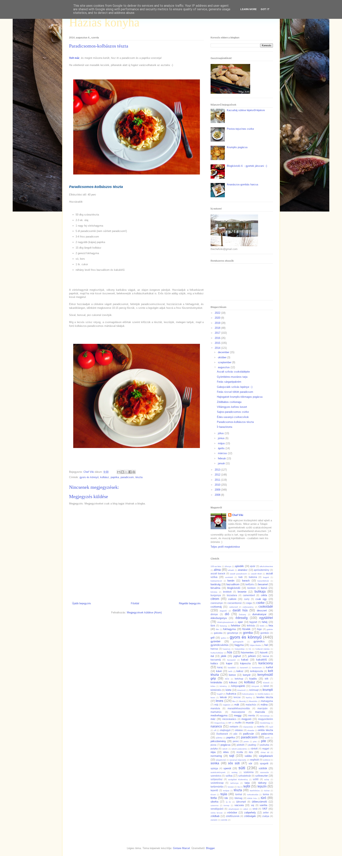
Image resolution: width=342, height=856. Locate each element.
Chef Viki (237, 515)
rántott (254, 748)
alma (217, 569)
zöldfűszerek (232, 816)
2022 (218, 312)
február (222, 458)
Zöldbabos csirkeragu (229, 401)
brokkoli (227, 591)
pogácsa (225, 744)
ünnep (226, 805)
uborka (214, 801)
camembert (249, 595)
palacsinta (267, 733)
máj (216, 704)
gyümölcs (259, 641)
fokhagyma (229, 629)
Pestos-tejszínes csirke (240, 128)
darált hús (240, 610)
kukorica (231, 693)
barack (246, 580)
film (217, 629)
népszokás (248, 727)
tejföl (246, 786)
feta (271, 625)
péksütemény (218, 741)
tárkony (262, 782)
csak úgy (261, 599)
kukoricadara (248, 694)
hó (250, 649)
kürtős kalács (264, 694)
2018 (218, 327)
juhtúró (252, 656)
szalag (235, 772)
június (221, 438)
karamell (244, 667)
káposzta (245, 663)
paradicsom (127, 477)
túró (263, 798)
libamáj (242, 701)
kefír (230, 671)
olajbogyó (225, 730)
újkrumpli (241, 801)
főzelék (246, 629)
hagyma (239, 644)
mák (236, 704)
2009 (218, 489)
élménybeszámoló (225, 622)
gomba (248, 632)
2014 (218, 347)
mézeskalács (229, 719)
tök (226, 798)
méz (213, 719)
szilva (229, 775)
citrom (215, 599)
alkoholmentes (266, 566)
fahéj (264, 622)
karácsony (265, 663)
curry (246, 599)
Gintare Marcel (181, 848)
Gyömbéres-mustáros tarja (232, 376)
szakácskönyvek (218, 772)
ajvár (252, 566)
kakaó (244, 659)
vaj (252, 805)
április (221, 448)
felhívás (251, 625)
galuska (218, 633)
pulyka (214, 748)
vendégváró (217, 808)
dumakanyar (259, 614)
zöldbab (215, 816)
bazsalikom (232, 584)
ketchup (239, 678)
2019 (218, 322)
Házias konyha (104, 22)
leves (219, 701)
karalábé (232, 667)
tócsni (213, 794)
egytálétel (266, 618)
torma (266, 794)
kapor (229, 663)
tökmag (238, 798)
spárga (214, 768)
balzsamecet (216, 581)
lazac (213, 697)
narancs (216, 726)
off (215, 730)
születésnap (217, 783)
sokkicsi (266, 760)
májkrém (226, 705)
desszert (262, 610)
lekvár (223, 697)
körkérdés (216, 690)
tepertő (214, 790)
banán (230, 580)
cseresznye (217, 603)
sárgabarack (266, 755)
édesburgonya (219, 618)
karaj (220, 667)
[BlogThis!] (122, 472)
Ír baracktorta (224, 426)
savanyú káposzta (238, 760)
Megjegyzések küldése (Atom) (144, 612)
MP (229, 723)
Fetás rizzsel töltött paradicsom (235, 391)
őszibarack (222, 733)
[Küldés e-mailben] (119, 472)
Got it (265, 9)
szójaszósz (216, 779)
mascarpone (238, 712)
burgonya (216, 595)
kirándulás (216, 682)
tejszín (262, 786)
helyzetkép (240, 649)
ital (212, 656)
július (221, 433)
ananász (243, 569)
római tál (265, 752)
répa (213, 752)
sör (250, 763)
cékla (264, 595)
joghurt (237, 656)
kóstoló (266, 683)
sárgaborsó (221, 760)
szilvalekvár (244, 775)
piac (255, 741)
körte (228, 689)
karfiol (269, 667)
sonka (215, 763)
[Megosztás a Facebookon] (130, 472)
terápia (226, 790)
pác (236, 733)
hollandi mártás (263, 649)
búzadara (232, 595)
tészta (138, 477)
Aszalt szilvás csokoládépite (233, 371)
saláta (248, 755)
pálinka (219, 738)
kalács (214, 663)
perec (236, 741)
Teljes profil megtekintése (225, 546)
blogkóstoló (233, 587)
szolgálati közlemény (238, 779)
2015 (218, 342)
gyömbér (215, 641)
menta (251, 715)
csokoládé (265, 606)
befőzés (249, 584)
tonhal (238, 794)
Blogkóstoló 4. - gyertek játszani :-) (247, 165)
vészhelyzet (233, 809)
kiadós (253, 678)
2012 (218, 474)
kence (232, 674)
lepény (249, 697)
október (222, 357)
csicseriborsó (234, 603)
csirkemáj (216, 606)
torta (214, 798)
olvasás (250, 730)
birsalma (215, 587)
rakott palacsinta (239, 749)
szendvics (216, 775)
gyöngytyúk (238, 642)
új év (228, 802)
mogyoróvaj (219, 723)
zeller (266, 812)
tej (239, 787)
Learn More (248, 9)
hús (229, 652)
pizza (213, 745)
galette (270, 629)
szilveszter (261, 775)
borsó (264, 587)
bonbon (251, 588)
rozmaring (216, 755)
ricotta (240, 752)
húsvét (264, 652)
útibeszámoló (259, 801)
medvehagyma (219, 715)
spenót (227, 768)
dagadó (223, 611)
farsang (223, 626)
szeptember (225, 362)
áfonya (228, 566)
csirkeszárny (248, 607)
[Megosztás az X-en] (126, 472)
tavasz (231, 787)
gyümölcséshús (220, 644)
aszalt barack (218, 573)
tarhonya (234, 783)
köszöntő (241, 690)
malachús (251, 704)
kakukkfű (261, 659)
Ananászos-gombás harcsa (242, 184)
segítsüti (254, 759)
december (224, 352)
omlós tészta (265, 730)
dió (227, 614)
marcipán (262, 708)
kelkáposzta (256, 671)
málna (264, 704)
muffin (238, 722)
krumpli (268, 689)
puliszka (264, 745)
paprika (115, 477)
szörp (266, 779)
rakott (224, 749)
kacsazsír (231, 660)
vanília (263, 805)
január (222, 463)
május (222, 443)
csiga (249, 603)
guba (223, 638)
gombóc (264, 633)
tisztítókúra (255, 790)
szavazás (264, 772)
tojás (223, 794)
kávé (219, 671)
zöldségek (250, 816)
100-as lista (216, 566)
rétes (226, 752)
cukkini (232, 599)
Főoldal (135, 603)
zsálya (265, 816)
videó (245, 809)
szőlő (255, 779)
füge (259, 629)
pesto (246, 741)
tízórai (267, 790)
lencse (237, 697)
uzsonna (214, 805)
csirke (260, 602)
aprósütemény (261, 570)
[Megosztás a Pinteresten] (134, 472)
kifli (266, 678)
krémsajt (253, 690)
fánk (213, 625)
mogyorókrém (265, 719)
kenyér (247, 674)
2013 (218, 469)
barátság (215, 584)
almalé (231, 570)
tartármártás (217, 786)
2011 (218, 479)
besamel (263, 584)
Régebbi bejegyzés (190, 603)
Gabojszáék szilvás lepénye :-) (234, 386)
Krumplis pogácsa (237, 147)
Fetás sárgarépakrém (229, 381)
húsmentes (247, 652)
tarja (247, 782)
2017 (218, 332)
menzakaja (265, 716)
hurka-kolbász (217, 653)
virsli (255, 808)
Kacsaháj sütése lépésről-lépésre (246, 110)
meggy (238, 715)
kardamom (257, 667)
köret (266, 686)
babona (253, 577)
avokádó (229, 577)
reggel (265, 748)
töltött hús (252, 798)
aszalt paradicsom (238, 574)
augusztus (224, 367)
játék (223, 656)
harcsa (214, 648)
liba (234, 701)
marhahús (216, 712)
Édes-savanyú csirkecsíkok (233, 417)
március (223, 453)
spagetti (264, 763)
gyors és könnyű (89, 477)
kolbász (104, 477)
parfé (267, 738)
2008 (218, 494)
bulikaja (260, 591)
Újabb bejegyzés (81, 603)
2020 (218, 317)
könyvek (255, 686)
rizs (251, 752)
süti (241, 767)
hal (266, 644)
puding (252, 745)
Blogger (210, 848)
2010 (218, 484)
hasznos (226, 649)
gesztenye (232, 633)
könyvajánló (238, 685)
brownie (242, 591)
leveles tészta (264, 697)
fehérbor (235, 625)
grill (213, 637)
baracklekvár (263, 581)
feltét (262, 626)
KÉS (227, 679)
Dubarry (242, 614)
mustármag (265, 723)
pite (263, 741)
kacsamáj (216, 659)
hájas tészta (255, 645)
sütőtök (263, 768)
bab (240, 577)
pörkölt (240, 745)
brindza (214, 592)
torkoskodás (252, 794)
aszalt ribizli (256, 574)
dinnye (214, 614)
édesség (242, 618)
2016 (218, 337)
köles (213, 686)
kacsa (266, 656)
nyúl (271, 727)
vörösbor (232, 812)
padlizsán (248, 733)
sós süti (234, 763)
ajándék (239, 566)
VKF (264, 808)
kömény (223, 686)
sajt (231, 755)
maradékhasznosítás (239, 708)
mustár (250, 722)
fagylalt (253, 622)
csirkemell (233, 607)
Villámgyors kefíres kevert (232, 406)
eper (240, 622)
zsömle (224, 820)
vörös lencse (217, 813)
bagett (266, 577)
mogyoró (246, 719)
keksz (240, 671)
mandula (215, 708)
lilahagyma (267, 701)
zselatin (214, 820)
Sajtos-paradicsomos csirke (233, 411)
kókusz (233, 682)
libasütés (253, 701)
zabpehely (250, 812)
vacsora (239, 805)
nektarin (234, 726)
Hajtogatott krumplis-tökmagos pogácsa (239, 396)
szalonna (249, 772)
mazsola (260, 711)
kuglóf (220, 694)
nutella (260, 726)
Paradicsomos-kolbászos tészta (235, 421)
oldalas (239, 730)
